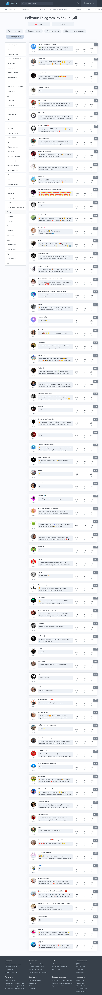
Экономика (11, 68)
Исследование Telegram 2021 (14, 986)
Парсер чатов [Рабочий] (46, 419)
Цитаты (9, 189)
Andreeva (41, 534)
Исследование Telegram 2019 (14, 983)
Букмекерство (11, 245)
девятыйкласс (42, 483)
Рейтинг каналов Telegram (37, 964)
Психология (11, 91)
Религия (10, 231)
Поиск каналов (10, 969)
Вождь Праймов (43, 73)
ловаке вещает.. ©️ (44, 457)
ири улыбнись (42, 916)
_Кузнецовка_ (42, 585)
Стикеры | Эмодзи (43, 87)
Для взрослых (12, 258)
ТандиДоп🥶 (42, 496)
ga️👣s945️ (41, 865)
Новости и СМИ (12, 54)
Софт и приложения (13, 166)
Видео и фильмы (12, 170)
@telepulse (79, 969)
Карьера (10, 128)
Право (9, 110)
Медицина (10, 152)
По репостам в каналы (74, 31)
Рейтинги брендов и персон (38, 972)
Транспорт (10, 226)
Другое (9, 263)
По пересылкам (33, 31)
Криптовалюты (12, 77)
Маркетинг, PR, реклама (15, 87)
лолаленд (41, 623)
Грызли (40, 470)
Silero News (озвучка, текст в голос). (50, 738)
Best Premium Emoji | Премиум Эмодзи (50, 189)
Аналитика (41, 10)
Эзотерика (10, 235)
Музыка (9, 175)
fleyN (39, 674)
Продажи (10, 221)
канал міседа (42, 59)
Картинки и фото (12, 161)
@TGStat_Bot (80, 980)
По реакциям (13, 36)
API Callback (56, 969)
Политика (10, 101)
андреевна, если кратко (45, 394)
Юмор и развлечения (14, 59)
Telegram (10, 212)
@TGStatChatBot (81, 991)
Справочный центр (35, 980)
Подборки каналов (11, 967)
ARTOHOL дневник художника (48, 508)
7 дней (63, 24)
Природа (10, 203)
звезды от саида (43, 266)
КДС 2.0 (40, 559)
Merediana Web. (43, 215)
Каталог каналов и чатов (13, 964)
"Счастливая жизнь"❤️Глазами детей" (50, 840)
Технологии (11, 63)
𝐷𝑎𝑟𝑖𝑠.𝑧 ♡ (40, 330)
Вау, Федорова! (43, 712)
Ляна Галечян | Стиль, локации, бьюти (50, 279)
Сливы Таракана (43, 138)
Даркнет (10, 240)
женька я (41, 164)
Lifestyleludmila (43, 814)
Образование (11, 114)
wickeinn (40, 406)
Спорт (9, 142)
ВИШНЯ (40, 929)
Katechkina (41, 342)
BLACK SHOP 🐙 (43, 126)
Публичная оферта (58, 986)
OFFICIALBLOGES (43, 878)
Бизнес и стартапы (13, 73)
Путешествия (11, 82)
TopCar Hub (41, 368)
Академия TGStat (10, 980)
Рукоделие (10, 193)
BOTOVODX (42, 100)
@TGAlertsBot (80, 986)
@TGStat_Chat (80, 967)
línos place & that (43, 802)
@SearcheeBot (80, 983)
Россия (40, 24)
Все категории (12, 45)
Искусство (10, 105)
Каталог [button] (11, 10)
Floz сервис (41, 598)
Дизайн (9, 96)
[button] (89, 3)
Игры (9, 179)
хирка (40, 432)
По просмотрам (14, 31)
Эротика (10, 254)
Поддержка (32, 983)
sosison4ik (41, 547)
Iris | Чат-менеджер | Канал (47, 44)
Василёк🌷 (41, 228)
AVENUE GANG (43, 751)
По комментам (53, 31)
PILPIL (40, 572)
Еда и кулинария (12, 184)
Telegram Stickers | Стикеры (47, 763)
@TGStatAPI (80, 972)
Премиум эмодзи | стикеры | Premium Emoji (52, 291)
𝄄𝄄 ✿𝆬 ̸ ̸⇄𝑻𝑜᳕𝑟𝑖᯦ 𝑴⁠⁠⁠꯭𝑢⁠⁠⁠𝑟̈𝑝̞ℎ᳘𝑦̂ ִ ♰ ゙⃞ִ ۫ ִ (47, 610)
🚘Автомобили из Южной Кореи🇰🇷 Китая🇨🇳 (52, 891)
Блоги (9, 49)
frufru (39, 521)
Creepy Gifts (41, 776)
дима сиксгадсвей (43, 381)
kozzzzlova (41, 661)
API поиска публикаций (59, 967)
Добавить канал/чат (11, 972)
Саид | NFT (41, 355)
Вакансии (32, 989)
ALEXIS (40, 687)
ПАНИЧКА (41, 202)
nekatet (40, 649)
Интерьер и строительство (16, 207)
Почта (30, 986)
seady (39, 240)
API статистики (57, 964)
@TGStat (78, 964)
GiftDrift (40, 942)
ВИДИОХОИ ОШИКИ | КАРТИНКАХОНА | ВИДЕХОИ (55, 904)
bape (39, 827)
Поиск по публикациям (60, 10)
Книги (9, 119)
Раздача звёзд (42, 317)
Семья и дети (11, 198)
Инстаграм (10, 217)
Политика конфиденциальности (62, 983)
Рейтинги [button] (25, 10)
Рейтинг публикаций (35, 969)
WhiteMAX (41, 113)
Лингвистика (11, 124)
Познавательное (12, 133)
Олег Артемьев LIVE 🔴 (45, 700)
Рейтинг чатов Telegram (36, 967)
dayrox (40, 304)
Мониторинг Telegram (82, 10)
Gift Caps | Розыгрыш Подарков (48, 789)
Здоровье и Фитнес (13, 156)
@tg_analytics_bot (81, 989)
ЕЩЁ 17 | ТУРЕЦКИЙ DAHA (47, 725)
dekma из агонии (43, 253)
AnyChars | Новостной (45, 636)
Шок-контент (11, 249)
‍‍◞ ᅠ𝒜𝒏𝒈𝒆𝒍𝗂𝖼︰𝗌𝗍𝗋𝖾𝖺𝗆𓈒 (44, 853)
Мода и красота (12, 147)
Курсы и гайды (12, 138)
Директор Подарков (44, 151)
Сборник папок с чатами (46, 445)
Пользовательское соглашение (62, 980)
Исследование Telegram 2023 (14, 989)
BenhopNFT (41, 177)
